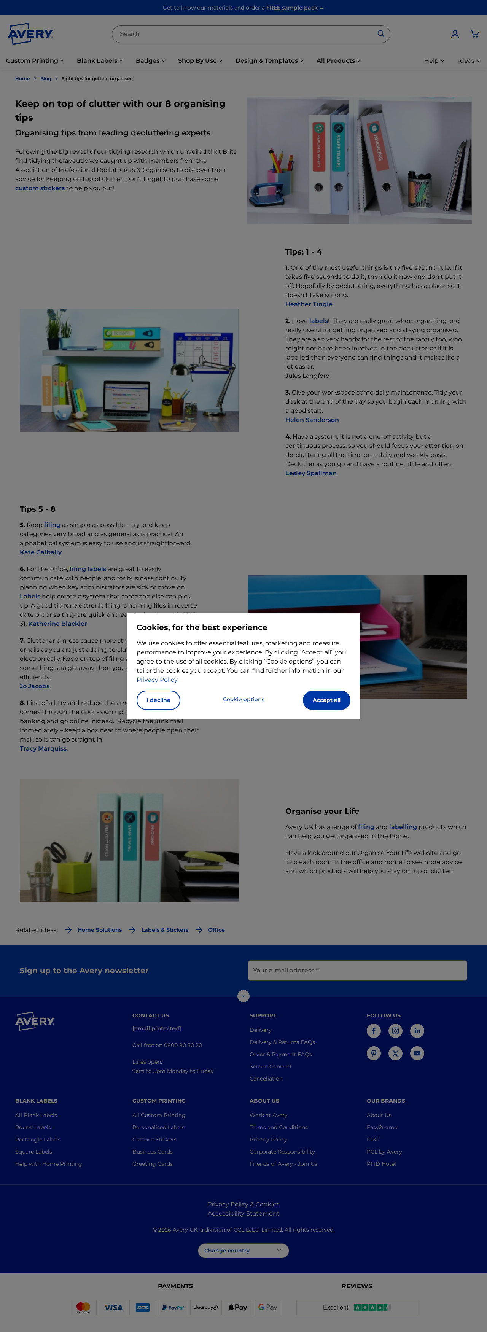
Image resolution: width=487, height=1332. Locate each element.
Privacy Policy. (157, 679)
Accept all (327, 700)
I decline (158, 700)
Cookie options (243, 699)
